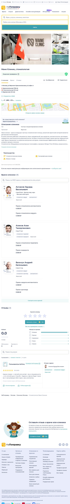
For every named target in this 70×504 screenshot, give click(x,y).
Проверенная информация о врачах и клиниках (21, 458)
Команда (45, 457)
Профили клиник (62, 470)
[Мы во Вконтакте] (63, 444)
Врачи (4, 11)
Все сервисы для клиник (34, 471)
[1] (2, 337)
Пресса (4, 467)
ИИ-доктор (46, 11)
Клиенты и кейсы (34, 477)
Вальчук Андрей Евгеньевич (24, 263)
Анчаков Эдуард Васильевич (24, 188)
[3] (4, 337)
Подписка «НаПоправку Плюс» (47, 472)
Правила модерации (32, 480)
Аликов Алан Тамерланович (23, 226)
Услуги (10, 11)
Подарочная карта (48, 481)
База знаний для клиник (34, 484)
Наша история (6, 457)
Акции (63, 11)
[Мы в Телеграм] (60, 444)
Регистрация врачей (33, 466)
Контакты (4, 472)
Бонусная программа (18, 466)
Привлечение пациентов (33, 457)
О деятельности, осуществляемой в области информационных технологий (22, 500)
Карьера (4, 459)
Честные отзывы (20, 463)
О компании (5, 454)
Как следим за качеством (47, 467)
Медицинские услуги (61, 464)
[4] (6, 337)
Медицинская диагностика (61, 459)
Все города (60, 473)
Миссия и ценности (7, 462)
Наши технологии (48, 464)
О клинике (46, 454)
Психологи (55, 11)
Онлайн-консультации (33, 11)
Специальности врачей (61, 455)
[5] (7, 337)
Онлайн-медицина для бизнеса (48, 478)
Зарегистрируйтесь (9, 121)
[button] (35, 17)
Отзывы (18, 80)
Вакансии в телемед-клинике (48, 460)
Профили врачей (62, 467)
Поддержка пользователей (19, 471)
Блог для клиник (34, 474)
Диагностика (19, 11)
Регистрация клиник (33, 462)
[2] (3, 337)
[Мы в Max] (67, 444)
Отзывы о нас (6, 464)
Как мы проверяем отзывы (34, 326)
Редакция (5, 469)
